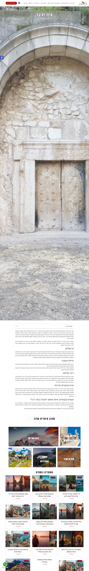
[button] (2, 57)
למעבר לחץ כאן (70, 436)
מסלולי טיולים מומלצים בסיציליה (44, 561)
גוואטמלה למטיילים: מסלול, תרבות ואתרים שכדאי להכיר (44, 523)
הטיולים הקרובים (64, 3)
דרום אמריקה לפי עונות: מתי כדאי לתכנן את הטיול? (44, 550)
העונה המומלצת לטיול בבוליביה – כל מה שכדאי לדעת (18, 495)
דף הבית (48, 18)
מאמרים (36, 3)
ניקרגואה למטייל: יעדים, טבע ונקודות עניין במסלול (45, 495)
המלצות (30, 3)
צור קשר (25, 3)
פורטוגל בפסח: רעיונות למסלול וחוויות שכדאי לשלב (17, 523)
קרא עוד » (71, 498)
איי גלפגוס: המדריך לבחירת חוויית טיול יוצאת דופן (71, 495)
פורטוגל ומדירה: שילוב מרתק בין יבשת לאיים (18, 550)
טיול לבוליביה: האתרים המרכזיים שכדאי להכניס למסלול (71, 523)
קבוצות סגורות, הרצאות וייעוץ (54, 3)
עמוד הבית (72, 3)
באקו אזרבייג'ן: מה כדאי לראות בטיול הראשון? (71, 550)
